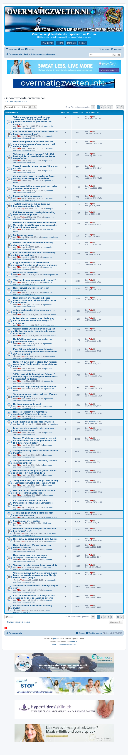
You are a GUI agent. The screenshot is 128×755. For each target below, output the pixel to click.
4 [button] (108, 107)
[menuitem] (21, 49)
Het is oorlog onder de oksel (27, 404)
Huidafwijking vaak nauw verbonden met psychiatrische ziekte (32, 340)
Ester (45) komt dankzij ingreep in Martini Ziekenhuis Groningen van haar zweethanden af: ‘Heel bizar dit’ (35, 351)
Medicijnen (49, 209)
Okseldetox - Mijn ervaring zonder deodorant (35, 386)
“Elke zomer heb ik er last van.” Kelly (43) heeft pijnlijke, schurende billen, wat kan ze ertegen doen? (34, 156)
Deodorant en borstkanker (25, 272)
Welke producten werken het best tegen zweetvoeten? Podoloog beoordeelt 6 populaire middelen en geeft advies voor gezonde (32, 120)
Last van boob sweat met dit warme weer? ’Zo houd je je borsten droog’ (35, 132)
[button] (93, 107)
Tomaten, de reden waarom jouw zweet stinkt (35, 565)
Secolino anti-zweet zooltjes (26, 521)
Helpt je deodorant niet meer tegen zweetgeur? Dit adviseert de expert (30, 413)
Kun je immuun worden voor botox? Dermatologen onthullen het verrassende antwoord (33, 502)
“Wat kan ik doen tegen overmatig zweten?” (34, 280)
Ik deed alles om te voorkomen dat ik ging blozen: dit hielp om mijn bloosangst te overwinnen (33, 320)
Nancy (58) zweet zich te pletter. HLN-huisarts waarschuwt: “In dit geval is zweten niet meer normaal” (35, 364)
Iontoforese (51, 541)
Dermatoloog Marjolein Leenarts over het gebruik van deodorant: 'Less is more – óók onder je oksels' (34, 144)
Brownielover (22, 424)
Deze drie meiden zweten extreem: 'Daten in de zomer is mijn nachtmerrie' (34, 491)
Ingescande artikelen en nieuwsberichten (33, 127)
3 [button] (105, 107)
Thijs (19, 126)
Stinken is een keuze (23, 235)
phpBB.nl (73, 641)
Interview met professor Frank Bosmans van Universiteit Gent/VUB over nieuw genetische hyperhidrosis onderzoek (35, 225)
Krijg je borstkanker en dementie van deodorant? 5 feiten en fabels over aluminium (35, 263)
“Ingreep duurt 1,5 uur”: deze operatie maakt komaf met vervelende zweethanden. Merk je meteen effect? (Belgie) (35, 575)
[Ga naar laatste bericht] (94, 117)
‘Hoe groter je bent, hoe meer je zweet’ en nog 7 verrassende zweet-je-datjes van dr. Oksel (35, 481)
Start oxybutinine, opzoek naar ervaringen (33, 422)
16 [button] (118, 107)
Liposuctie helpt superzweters (27, 196)
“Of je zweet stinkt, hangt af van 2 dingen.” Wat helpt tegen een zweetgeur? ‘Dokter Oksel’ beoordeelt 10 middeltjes (35, 376)
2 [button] (101, 107)
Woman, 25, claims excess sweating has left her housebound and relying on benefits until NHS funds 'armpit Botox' (35, 440)
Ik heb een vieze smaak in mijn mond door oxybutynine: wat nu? (34, 429)
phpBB (55, 638)
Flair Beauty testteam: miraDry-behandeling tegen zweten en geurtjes (34, 213)
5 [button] (111, 107)
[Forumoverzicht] (64, 19)
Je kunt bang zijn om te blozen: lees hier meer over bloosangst (33, 514)
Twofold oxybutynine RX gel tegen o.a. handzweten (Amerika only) (32, 205)
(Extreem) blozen (49, 315)
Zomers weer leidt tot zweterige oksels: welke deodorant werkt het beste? (35, 187)
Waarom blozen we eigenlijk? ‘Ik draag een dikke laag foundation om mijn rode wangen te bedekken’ (34, 331)
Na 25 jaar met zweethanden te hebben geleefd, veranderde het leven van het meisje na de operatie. (34, 300)
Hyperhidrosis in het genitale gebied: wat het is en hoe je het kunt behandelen (35, 471)
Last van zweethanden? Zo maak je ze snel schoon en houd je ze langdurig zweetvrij (34, 596)
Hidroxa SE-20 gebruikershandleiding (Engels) (35, 539)
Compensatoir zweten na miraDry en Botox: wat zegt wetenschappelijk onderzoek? (34, 177)
